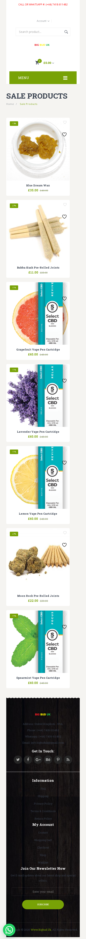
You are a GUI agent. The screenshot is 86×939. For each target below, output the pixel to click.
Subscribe (43, 904)
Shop (43, 855)
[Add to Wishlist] (65, 122)
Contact (43, 832)
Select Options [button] (27, 187)
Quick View (48, 187)
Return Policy (43, 818)
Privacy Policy (43, 803)
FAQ (43, 788)
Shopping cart (43, 840)
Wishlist (43, 862)
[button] (9, 930)
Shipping (43, 796)
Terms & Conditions (43, 811)
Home (10, 103)
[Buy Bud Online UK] (43, 45)
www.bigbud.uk (41, 929)
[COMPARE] (38, 187)
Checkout (43, 847)
